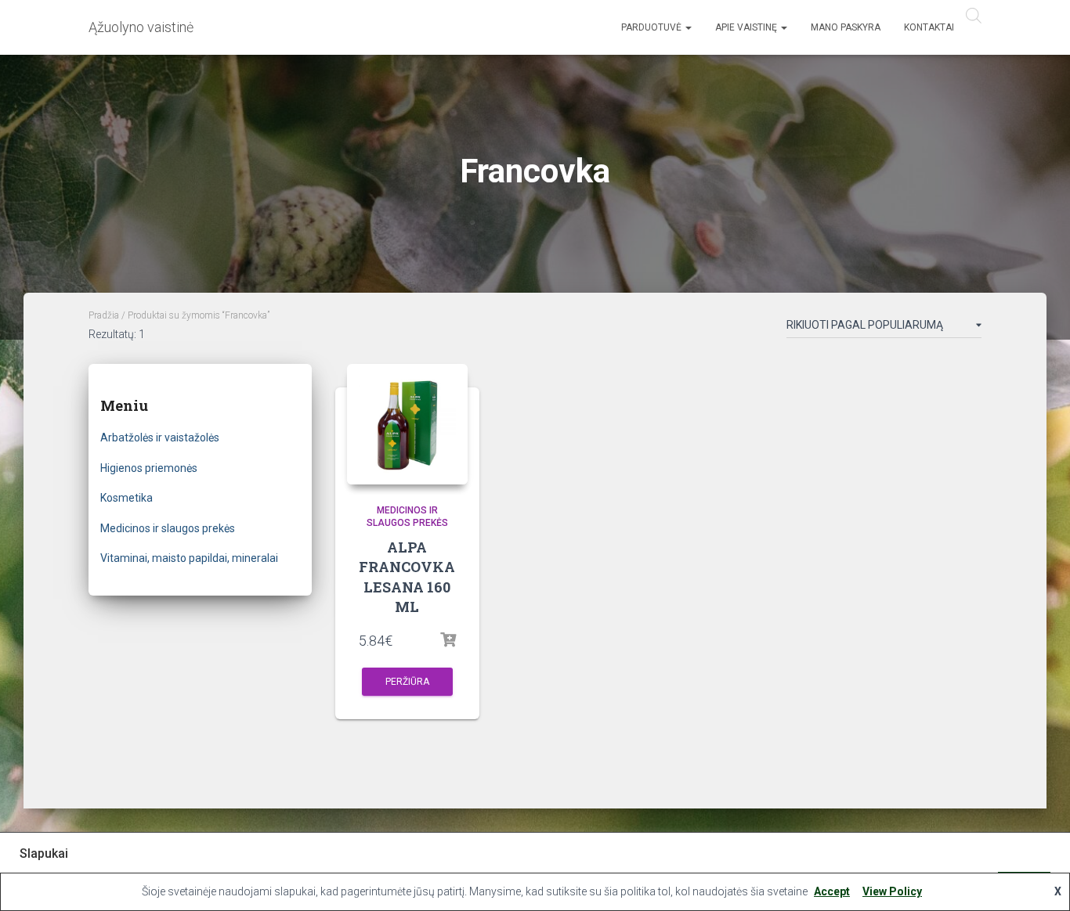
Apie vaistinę (747, 27)
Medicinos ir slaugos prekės (167, 528)
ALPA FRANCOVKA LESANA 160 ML (407, 577)
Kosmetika (126, 498)
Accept (832, 891)
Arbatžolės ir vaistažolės (159, 437)
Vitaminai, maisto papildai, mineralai (189, 558)
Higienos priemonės (148, 468)
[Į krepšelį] (448, 640)
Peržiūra (407, 681)
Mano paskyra (845, 27)
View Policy (892, 891)
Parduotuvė (652, 27)
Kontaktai (929, 27)
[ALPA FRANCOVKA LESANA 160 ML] (407, 424)
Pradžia (104, 315)
